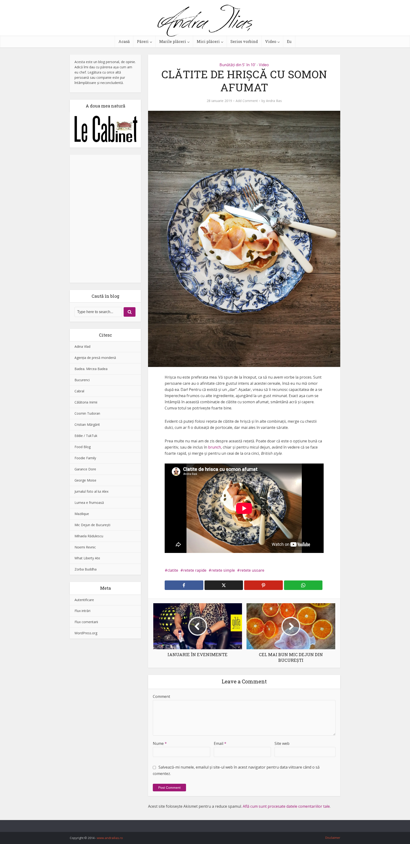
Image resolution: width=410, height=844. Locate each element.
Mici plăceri (208, 41)
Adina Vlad (82, 346)
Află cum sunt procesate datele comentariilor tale (286, 806)
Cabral (79, 391)
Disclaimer (332, 837)
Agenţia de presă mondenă (95, 357)
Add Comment (247, 101)
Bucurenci (82, 380)
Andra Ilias (274, 101)
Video (270, 41)
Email (220, 743)
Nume (160, 743)
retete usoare (252, 570)
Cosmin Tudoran (87, 413)
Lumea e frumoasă (89, 502)
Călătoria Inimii (86, 402)
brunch (214, 447)
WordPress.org (86, 633)
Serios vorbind (244, 41)
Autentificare (84, 600)
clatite (173, 570)
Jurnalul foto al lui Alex (91, 491)
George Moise (85, 480)
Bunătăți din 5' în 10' (237, 64)
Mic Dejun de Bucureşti (92, 525)
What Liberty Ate (87, 558)
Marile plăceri (172, 41)
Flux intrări (82, 610)
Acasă (124, 41)
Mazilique (82, 513)
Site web (282, 743)
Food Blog (83, 447)
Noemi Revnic (85, 547)
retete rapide (194, 570)
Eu (289, 41)
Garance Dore (85, 469)
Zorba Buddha (86, 569)
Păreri (143, 41)
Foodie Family (85, 458)
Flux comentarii (86, 622)
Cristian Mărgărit (87, 424)
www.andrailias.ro (110, 838)
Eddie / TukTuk (86, 435)
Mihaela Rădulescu (89, 536)
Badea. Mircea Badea (91, 368)
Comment (161, 696)
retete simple (223, 570)
